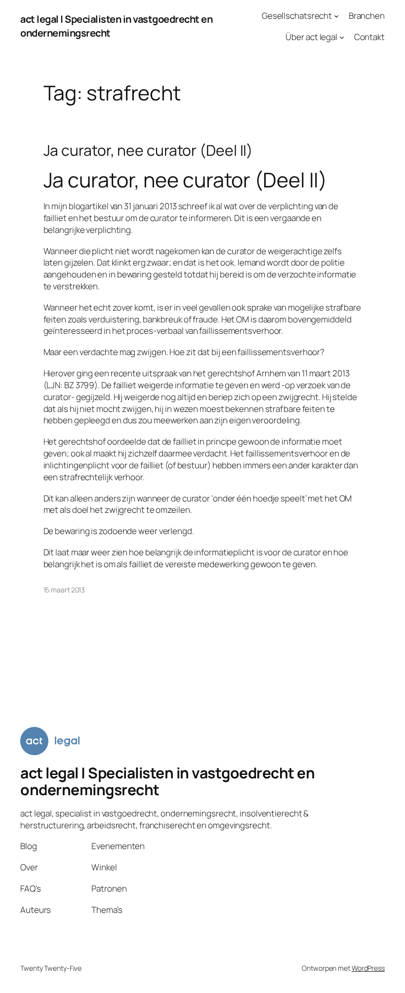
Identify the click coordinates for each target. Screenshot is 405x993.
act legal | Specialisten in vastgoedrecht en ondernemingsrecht (167, 781)
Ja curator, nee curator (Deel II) (148, 150)
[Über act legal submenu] (341, 37)
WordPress (368, 968)
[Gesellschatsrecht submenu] (336, 15)
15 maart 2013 (64, 589)
